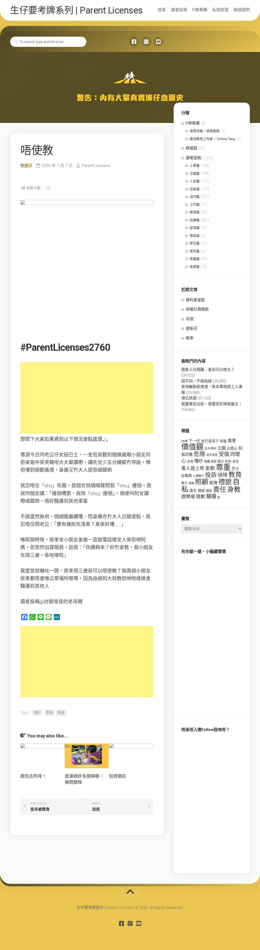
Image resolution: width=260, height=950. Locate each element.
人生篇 (195, 181)
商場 (190, 461)
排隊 (223, 475)
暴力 (184, 483)
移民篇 (195, 236)
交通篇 (26, 165)
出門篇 (195, 197)
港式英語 (189, 398)
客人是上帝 (192, 468)
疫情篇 (195, 228)
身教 (233, 489)
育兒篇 (195, 251)
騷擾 (61, 712)
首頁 (162, 9)
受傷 (224, 454)
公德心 (232, 448)
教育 (235, 474)
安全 (235, 461)
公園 (222, 448)
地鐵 (207, 461)
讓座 (209, 491)
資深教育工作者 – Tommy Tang (212, 139)
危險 (199, 454)
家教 (210, 468)
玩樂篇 (195, 220)
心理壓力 (198, 476)
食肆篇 (195, 267)
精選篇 (191, 148)
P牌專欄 (199, 9)
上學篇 (195, 165)
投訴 (211, 474)
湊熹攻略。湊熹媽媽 (204, 131)
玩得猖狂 (117, 776)
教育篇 (195, 212)
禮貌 (225, 482)
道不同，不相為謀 (196, 381)
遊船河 (191, 328)
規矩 (201, 490)
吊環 (189, 319)
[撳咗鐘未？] (158, 42)
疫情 (213, 482)
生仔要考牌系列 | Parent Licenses (76, 10)
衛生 (193, 490)
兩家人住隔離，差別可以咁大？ (208, 369)
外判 (228, 461)
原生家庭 (212, 455)
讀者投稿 (179, 9)
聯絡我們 (242, 9)
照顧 (201, 482)
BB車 (184, 441)
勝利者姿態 (195, 300)
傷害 (232, 440)
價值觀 (192, 447)
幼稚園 (186, 475)
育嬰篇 (195, 259)
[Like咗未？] (134, 42)
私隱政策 (220, 9)
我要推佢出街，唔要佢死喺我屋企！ (211, 404)
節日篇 (195, 243)
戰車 (189, 338)
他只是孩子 (210, 441)
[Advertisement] (86, 398)
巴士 (235, 468)
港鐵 (191, 483)
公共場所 (210, 448)
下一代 (194, 441)
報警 (214, 461)
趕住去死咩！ (33, 776)
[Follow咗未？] (146, 42)
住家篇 (195, 189)
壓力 (221, 461)
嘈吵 (37, 712)
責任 (219, 489)
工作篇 (195, 204)
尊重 (49, 712)
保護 (223, 441)
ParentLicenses (96, 165)
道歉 (200, 496)
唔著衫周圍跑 (197, 309)
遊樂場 (188, 496)
